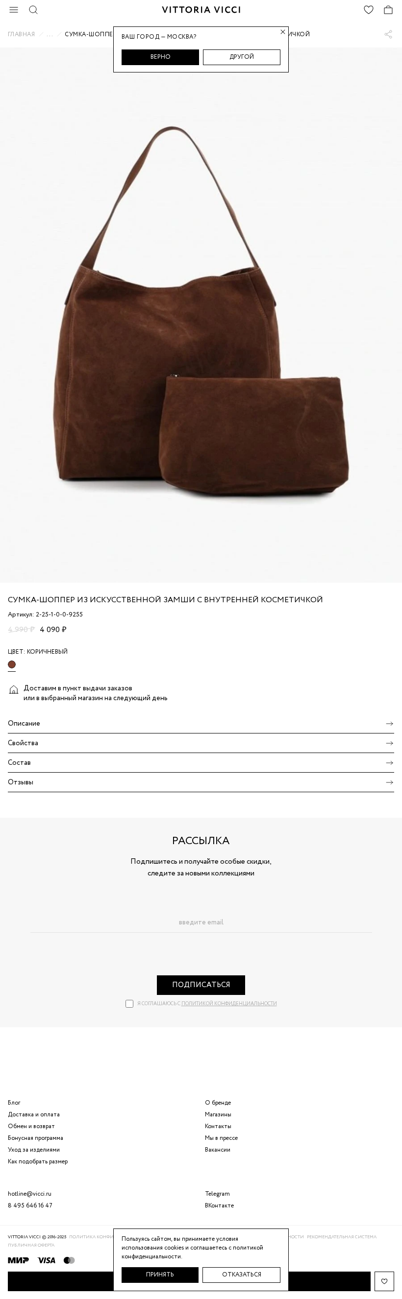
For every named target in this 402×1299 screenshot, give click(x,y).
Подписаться (201, 985)
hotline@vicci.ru (29, 1194)
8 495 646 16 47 (30, 1206)
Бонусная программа (35, 1138)
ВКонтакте (219, 1206)
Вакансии (217, 1150)
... (50, 34)
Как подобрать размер (38, 1161)
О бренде (218, 1103)
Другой (241, 57)
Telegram (217, 1194)
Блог (14, 1103)
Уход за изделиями (34, 1150)
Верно (161, 57)
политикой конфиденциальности (229, 1004)
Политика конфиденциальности (112, 1237)
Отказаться (241, 1275)
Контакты (218, 1126)
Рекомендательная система (342, 1237)
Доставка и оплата (34, 1114)
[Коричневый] (12, 666)
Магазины (218, 1114)
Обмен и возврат (31, 1126)
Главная (21, 35)
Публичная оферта (31, 1245)
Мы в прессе (221, 1138)
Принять (160, 1275)
